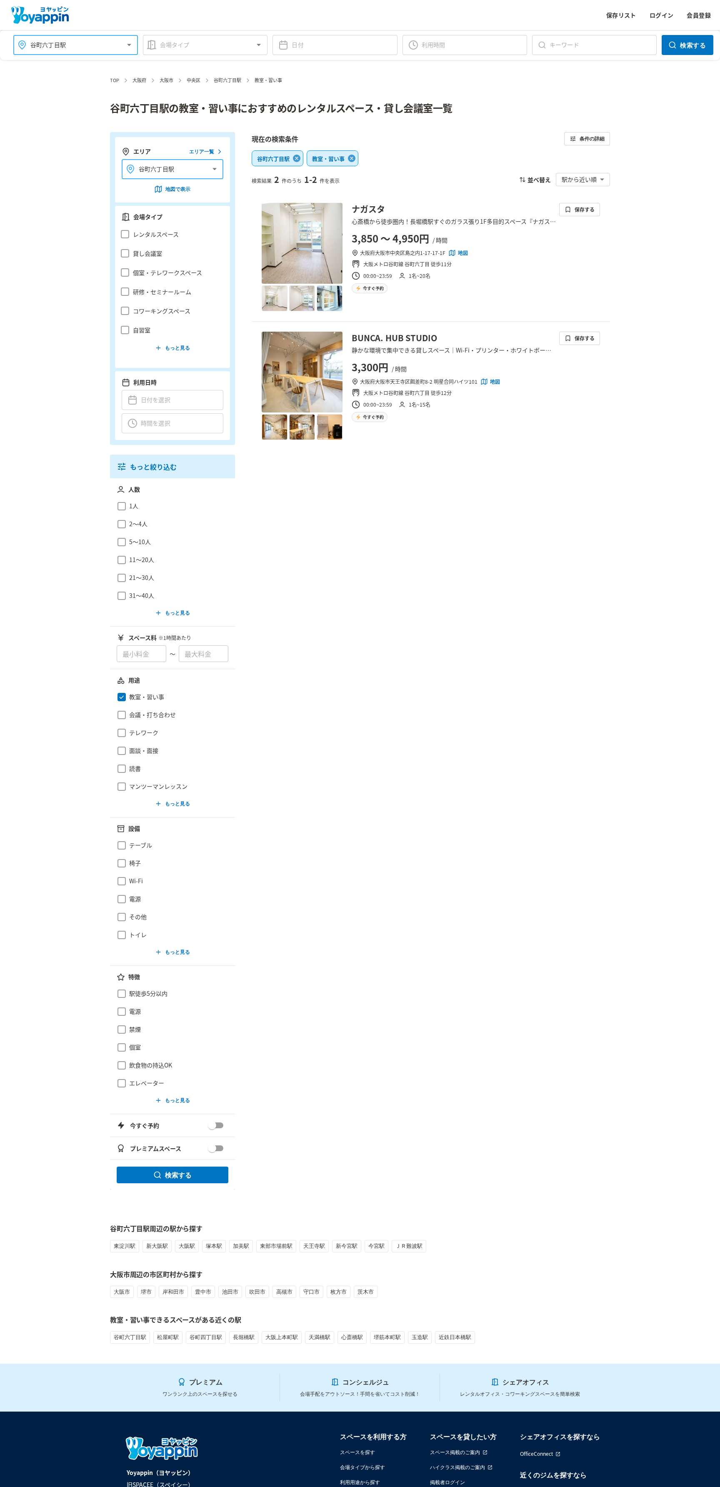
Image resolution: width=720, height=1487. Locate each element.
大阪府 (139, 80)
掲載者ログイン (447, 1482)
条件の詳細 (592, 138)
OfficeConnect (536, 1453)
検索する (693, 45)
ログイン (662, 15)
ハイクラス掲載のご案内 (457, 1467)
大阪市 (166, 80)
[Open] (129, 45)
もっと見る (177, 347)
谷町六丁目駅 (227, 80)
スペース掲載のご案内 (455, 1452)
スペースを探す (357, 1452)
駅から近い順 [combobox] (579, 179)
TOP (114, 80)
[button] (170, 234)
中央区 (193, 80)
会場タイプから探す (362, 1467)
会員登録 (699, 15)
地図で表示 (177, 188)
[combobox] (70, 44)
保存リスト (621, 15)
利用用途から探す (360, 1482)
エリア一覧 (201, 151)
